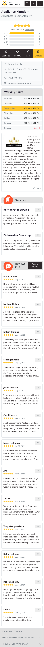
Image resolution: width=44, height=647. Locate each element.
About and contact (12, 631)
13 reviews (29, 29)
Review (17, 55)
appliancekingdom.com (19, 83)
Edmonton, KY (15, 64)
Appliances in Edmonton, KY (16, 15)
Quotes (38, 55)
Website (6, 55)
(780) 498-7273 (15, 77)
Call (28, 55)
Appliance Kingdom (15, 11)
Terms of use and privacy (15, 644)
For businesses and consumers (18, 637)
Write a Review (35, 265)
